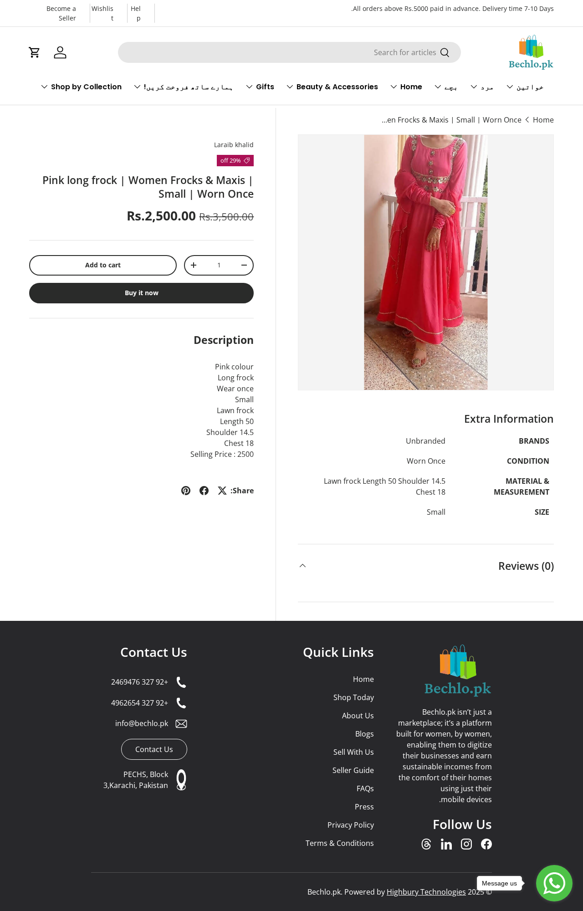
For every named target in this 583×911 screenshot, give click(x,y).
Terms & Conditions (339, 843)
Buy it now (142, 292)
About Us (357, 716)
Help (136, 13)
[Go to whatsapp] (554, 883)
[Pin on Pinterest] (186, 490)
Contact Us (153, 651)
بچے (451, 87)
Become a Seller (61, 13)
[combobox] (289, 52)
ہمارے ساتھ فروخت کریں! (189, 87)
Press (364, 807)
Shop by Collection (86, 87)
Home (411, 87)
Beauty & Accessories (337, 87)
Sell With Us (353, 752)
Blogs (364, 734)
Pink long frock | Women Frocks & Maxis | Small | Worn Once (449, 119)
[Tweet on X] (222, 490)
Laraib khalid (234, 144)
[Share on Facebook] (204, 490)
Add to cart (103, 265)
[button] (35, 52)
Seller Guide (352, 770)
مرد (487, 87)
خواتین (530, 87)
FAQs (365, 788)
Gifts (265, 87)
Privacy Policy (350, 825)
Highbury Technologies (426, 892)
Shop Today (353, 697)
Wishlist (102, 13)
